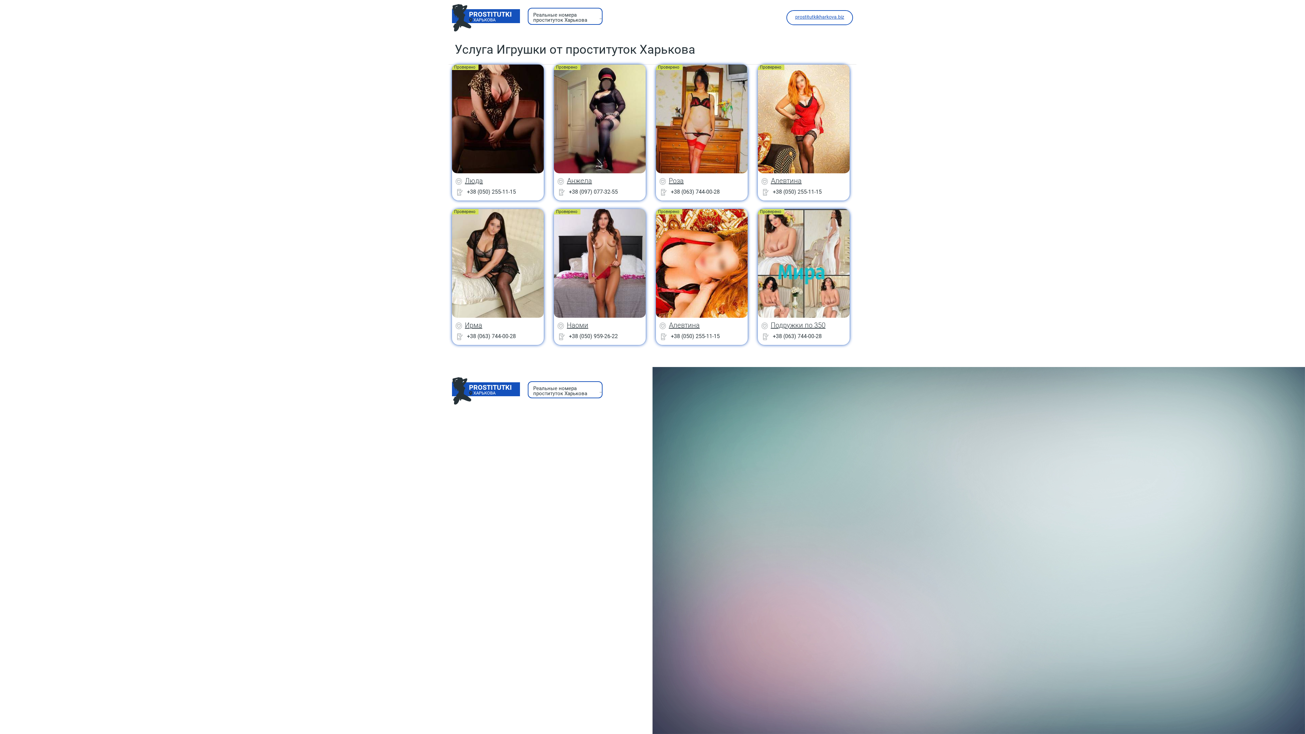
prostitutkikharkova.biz (820, 17)
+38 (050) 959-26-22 (593, 336)
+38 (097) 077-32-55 (593, 192)
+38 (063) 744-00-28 (695, 192)
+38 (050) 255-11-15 (491, 192)
